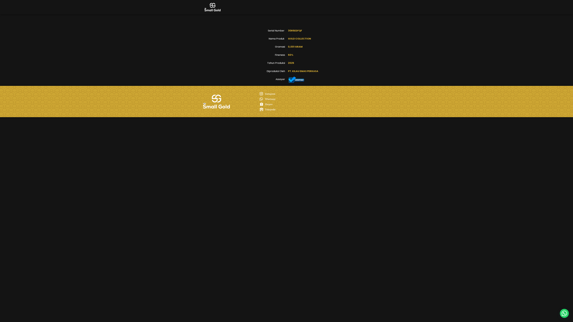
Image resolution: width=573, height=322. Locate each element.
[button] (564, 313)
